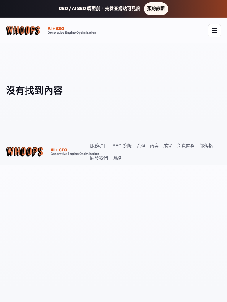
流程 (140, 145)
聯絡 (117, 158)
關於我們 (99, 158)
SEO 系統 (122, 145)
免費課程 (186, 145)
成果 (167, 145)
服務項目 (99, 145)
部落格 (206, 145)
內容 (154, 145)
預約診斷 (156, 8)
